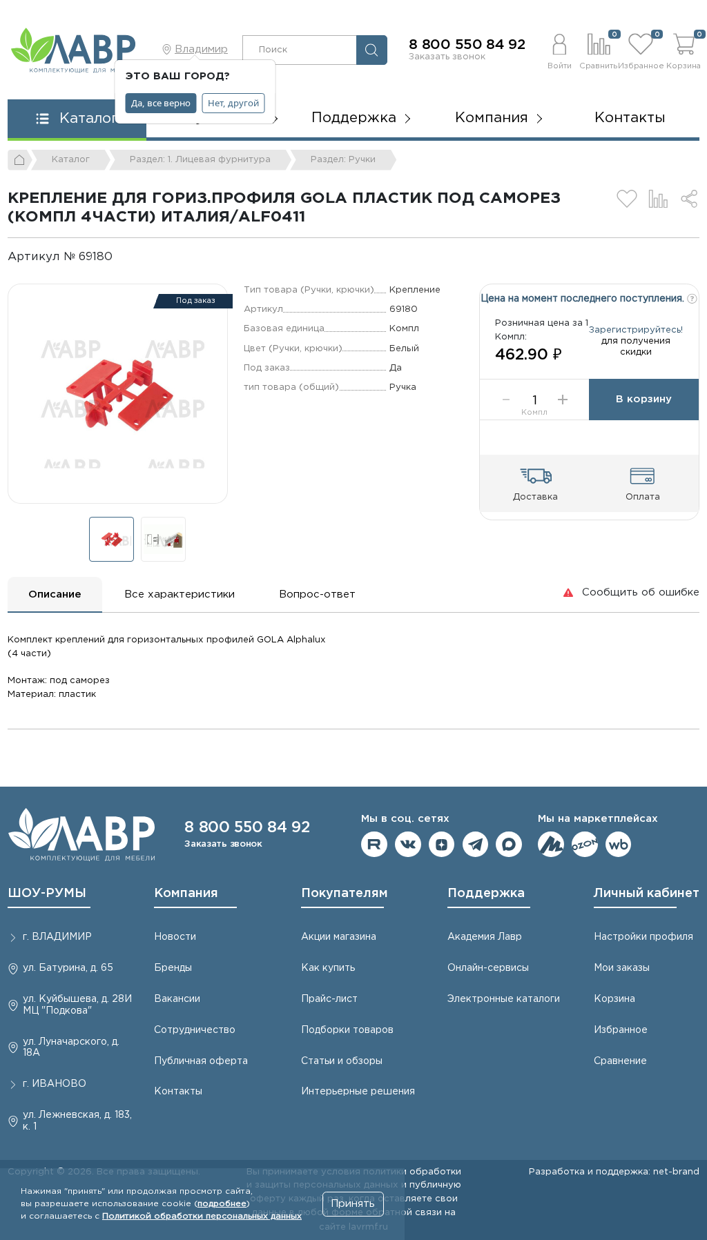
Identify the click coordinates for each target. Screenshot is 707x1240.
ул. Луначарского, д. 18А (71, 1048)
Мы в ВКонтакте (408, 844)
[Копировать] (124, 257)
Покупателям (344, 893)
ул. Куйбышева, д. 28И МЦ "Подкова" (77, 1005)
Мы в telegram (476, 844)
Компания (186, 893)
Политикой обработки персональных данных (202, 1216)
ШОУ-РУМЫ (47, 893)
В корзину (644, 399)
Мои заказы (622, 968)
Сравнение (620, 1061)
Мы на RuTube (374, 844)
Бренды (173, 968)
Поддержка (486, 893)
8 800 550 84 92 (467, 45)
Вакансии (177, 999)
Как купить (328, 968)
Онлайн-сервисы (488, 968)
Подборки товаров (347, 1030)
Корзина (614, 999)
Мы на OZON (585, 844)
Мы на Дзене (442, 844)
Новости (175, 937)
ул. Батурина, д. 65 (68, 968)
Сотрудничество (194, 1030)
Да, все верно (161, 103)
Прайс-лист (329, 999)
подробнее (221, 1204)
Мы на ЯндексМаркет (551, 844)
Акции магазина (338, 937)
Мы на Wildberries (619, 844)
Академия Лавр (484, 937)
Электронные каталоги (503, 999)
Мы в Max (509, 844)
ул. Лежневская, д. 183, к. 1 (77, 1121)
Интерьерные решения (358, 1092)
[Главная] (20, 160)
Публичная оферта (201, 1061)
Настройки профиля (643, 937)
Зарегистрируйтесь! (636, 330)
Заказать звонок (447, 56)
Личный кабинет (646, 893)
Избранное (621, 1030)
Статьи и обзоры (341, 1061)
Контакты (630, 118)
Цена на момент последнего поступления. (584, 299)
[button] (559, 49)
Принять (353, 1203)
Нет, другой (233, 103)
